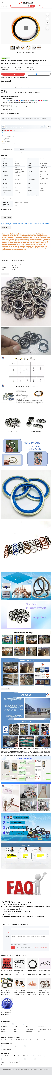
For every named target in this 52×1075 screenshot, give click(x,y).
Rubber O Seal (21, 1059)
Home (2, 9)
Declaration (40, 1069)
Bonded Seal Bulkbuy (14, 1062)
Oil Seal (29, 9)
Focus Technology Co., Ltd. (17, 1069)
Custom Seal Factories (39, 1055)
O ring (27, 1026)
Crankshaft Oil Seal (30, 1046)
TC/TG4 (15, 1029)
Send (13, 947)
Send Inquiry (13, 74)
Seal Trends (4, 1062)
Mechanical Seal (5, 1046)
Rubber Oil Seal (35, 9)
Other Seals (21, 1046)
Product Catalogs (20, 1024)
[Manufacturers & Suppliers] (26, 2)
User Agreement (33, 1069)
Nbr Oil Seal (38, 1059)
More (2, 1064)
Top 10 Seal (46, 1059)
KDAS (39, 1031)
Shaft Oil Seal (40, 1046)
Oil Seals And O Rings (6, 1049)
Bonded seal (3, 1026)
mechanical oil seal (42, 1026)
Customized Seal (11, 1059)
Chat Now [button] (39, 74)
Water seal (3, 1031)
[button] (46, 152)
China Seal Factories (6, 1055)
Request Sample (23, 77)
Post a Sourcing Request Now (40, 947)
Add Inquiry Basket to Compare (26, 52)
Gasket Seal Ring (30, 1059)
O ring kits (16, 1026)
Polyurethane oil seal (30, 1029)
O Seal (3, 1059)
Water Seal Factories (27, 1055)
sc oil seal (16, 1031)
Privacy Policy (46, 1069)
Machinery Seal (17, 1055)
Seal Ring (14, 1046)
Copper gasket (29, 1031)
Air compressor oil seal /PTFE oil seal (44, 1029)
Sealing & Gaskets (23, 9)
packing (3, 1029)
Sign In (3, 143)
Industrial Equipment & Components (11, 9)
